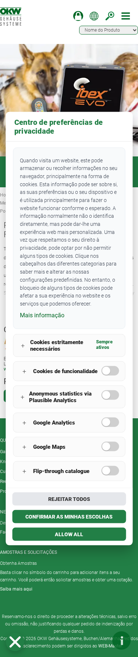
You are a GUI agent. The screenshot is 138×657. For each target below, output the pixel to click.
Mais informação (42, 314)
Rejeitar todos (69, 499)
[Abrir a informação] (121, 640)
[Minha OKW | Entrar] (78, 16)
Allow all (69, 534)
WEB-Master (110, 646)
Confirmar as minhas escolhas (69, 517)
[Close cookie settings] (15, 642)
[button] (15, 642)
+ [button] (23, 345)
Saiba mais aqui (16, 589)
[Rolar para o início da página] (99, 640)
